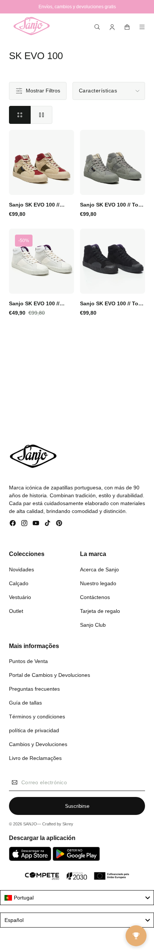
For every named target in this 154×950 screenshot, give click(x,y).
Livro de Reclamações (35, 758)
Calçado (18, 583)
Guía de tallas (25, 703)
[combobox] (77, 897)
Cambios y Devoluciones (38, 744)
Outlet (16, 611)
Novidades (21, 569)
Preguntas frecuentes (34, 689)
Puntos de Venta (28, 661)
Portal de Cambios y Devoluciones (49, 675)
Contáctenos (95, 597)
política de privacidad (34, 730)
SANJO (30, 824)
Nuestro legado (98, 583)
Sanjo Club (93, 625)
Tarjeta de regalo (100, 611)
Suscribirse (77, 806)
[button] (97, 26)
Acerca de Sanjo (99, 569)
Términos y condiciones (37, 717)
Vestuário (20, 597)
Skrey (67, 824)
